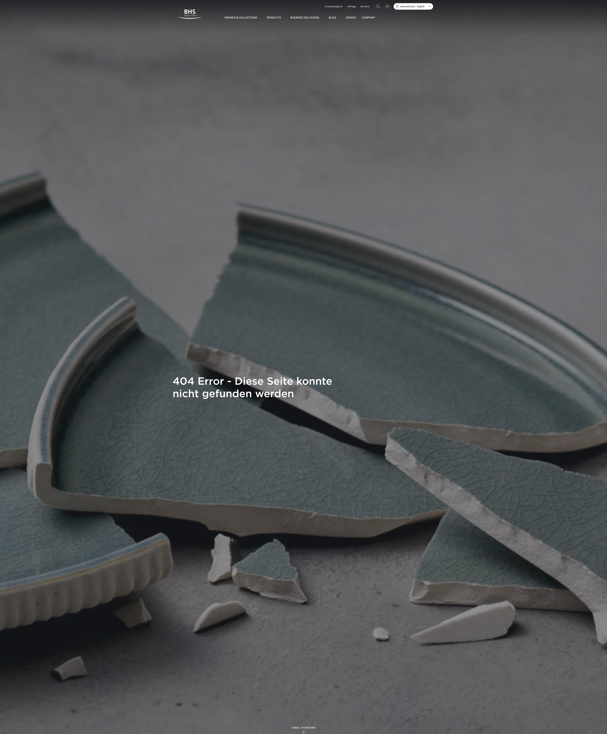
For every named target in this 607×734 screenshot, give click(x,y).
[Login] (387, 6)
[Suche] (378, 6)
